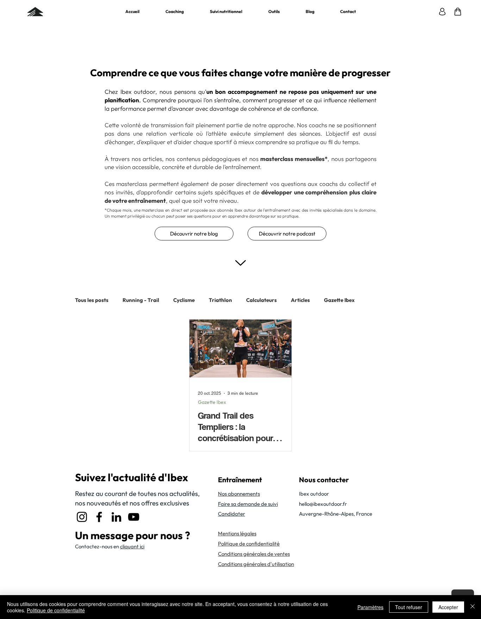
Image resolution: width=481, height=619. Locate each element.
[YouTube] (133, 517)
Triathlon (220, 300)
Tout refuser (408, 607)
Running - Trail (141, 300)
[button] (274, 11)
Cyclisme (184, 300)
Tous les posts (91, 300)
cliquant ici (132, 546)
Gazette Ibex (339, 300)
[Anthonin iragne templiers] (240, 349)
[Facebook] (99, 517)
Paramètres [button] (370, 607)
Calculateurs (261, 300)
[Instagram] (82, 517)
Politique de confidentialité (56, 610)
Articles (300, 300)
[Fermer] (472, 607)
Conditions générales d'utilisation (256, 564)
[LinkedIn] (116, 517)
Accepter (448, 607)
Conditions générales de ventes (254, 553)
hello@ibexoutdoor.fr (323, 504)
